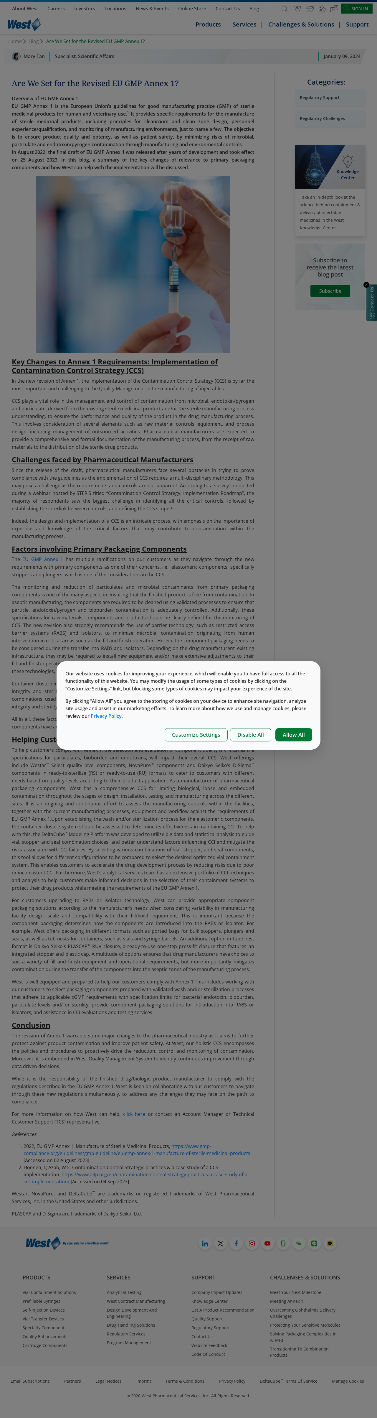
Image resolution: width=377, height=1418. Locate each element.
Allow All (294, 734)
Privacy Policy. (107, 716)
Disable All (250, 734)
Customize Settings (196, 734)
